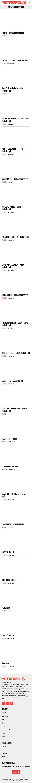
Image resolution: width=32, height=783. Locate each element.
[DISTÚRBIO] (16, 596)
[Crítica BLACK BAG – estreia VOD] (16, 49)
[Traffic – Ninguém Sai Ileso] (16, 21)
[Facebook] (3, 703)
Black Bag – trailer (9, 438)
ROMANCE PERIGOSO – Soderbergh (16, 237)
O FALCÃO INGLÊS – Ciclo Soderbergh (11, 208)
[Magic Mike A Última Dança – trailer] (16, 482)
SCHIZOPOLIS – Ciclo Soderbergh (15, 295)
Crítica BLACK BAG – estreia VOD (15, 60)
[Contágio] (16, 651)
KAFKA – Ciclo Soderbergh (12, 380)
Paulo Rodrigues (20, 781)
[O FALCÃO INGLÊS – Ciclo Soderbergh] (16, 195)
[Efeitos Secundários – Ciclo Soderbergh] (16, 137)
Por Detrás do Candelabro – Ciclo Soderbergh (15, 119)
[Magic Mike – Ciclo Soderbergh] (16, 167)
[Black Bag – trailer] (16, 427)
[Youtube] (11, 703)
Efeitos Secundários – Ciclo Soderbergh (13, 150)
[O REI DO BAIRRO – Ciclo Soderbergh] (16, 341)
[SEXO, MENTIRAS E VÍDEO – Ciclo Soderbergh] (16, 397)
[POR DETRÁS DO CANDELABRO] (16, 513)
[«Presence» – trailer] (16, 455)
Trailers (4, 441)
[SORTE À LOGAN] (16, 540)
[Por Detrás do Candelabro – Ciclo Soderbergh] (16, 107)
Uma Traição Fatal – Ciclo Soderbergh (12, 89)
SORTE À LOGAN (8, 552)
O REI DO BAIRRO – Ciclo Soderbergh (16, 353)
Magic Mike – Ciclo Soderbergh (15, 179)
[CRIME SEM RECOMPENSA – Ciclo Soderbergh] (16, 311)
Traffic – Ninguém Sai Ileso (13, 32)
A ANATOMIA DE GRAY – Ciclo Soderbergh (13, 265)
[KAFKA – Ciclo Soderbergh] (16, 369)
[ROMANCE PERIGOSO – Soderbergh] (16, 225)
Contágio (5, 663)
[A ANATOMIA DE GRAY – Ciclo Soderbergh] (16, 253)
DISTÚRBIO (6, 607)
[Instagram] (7, 703)
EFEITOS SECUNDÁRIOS (10, 580)
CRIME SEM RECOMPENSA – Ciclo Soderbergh (15, 323)
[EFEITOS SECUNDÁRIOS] (16, 568)
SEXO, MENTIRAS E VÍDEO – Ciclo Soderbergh (14, 409)
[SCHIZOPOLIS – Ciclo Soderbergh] (16, 283)
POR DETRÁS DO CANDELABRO (13, 524)
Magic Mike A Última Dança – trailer (14, 495)
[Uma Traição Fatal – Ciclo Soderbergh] (16, 77)
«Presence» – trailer (10, 466)
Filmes (4, 36)
